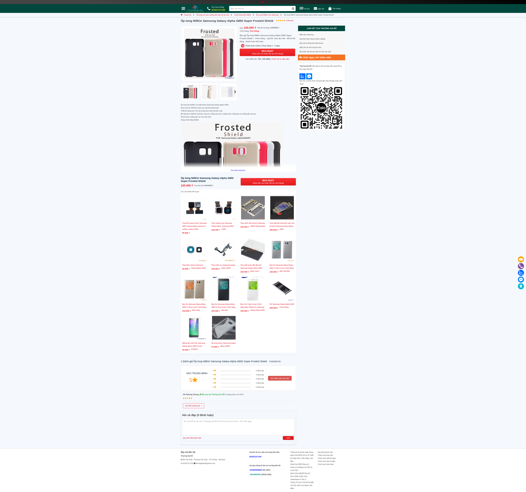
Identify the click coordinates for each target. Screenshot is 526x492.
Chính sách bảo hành (326, 464)
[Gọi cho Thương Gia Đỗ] (521, 266)
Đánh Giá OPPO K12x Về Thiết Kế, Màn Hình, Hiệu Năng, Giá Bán (301, 458)
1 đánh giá (290, 21)
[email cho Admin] (521, 259)
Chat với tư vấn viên (280, 59)
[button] (235, 92)
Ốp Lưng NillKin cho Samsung (267, 15)
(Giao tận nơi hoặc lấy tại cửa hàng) (267, 52)
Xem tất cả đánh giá (193, 405)
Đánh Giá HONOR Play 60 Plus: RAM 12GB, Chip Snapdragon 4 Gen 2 (300, 476)
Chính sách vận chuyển (326, 461)
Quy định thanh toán (325, 452)
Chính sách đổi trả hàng (327, 458)
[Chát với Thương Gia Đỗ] (302, 76)
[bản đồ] (521, 286)
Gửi (288, 438)
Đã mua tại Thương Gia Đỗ (213, 394)
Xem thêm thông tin (238, 170)
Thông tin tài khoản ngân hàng (301, 452)
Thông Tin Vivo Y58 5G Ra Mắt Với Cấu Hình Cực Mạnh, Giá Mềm (301, 485)
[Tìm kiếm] (293, 8)
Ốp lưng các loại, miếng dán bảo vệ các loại (212, 15)
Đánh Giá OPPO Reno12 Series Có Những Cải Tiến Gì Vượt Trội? (301, 467)
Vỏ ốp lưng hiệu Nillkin (242, 15)
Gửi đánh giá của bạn (280, 378)
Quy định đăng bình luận (192, 438)
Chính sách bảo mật (325, 455)
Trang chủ (187, 15)
